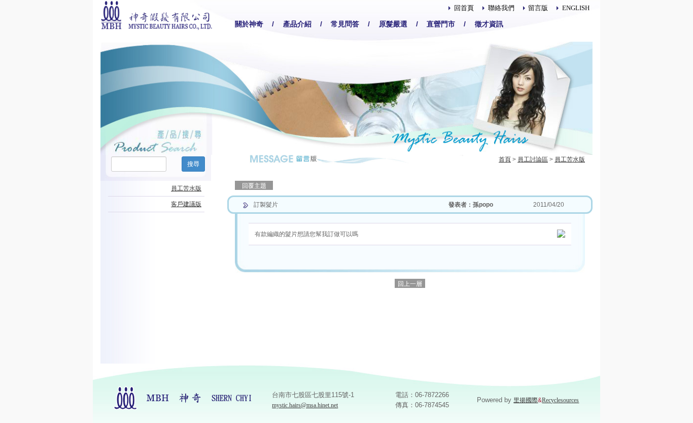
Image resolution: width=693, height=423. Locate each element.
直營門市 (441, 24)
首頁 (505, 159)
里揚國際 (525, 400)
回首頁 (464, 8)
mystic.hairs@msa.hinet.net (305, 405)
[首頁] (156, 14)
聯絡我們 (501, 8)
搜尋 (193, 164)
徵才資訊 (489, 24)
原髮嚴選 (393, 24)
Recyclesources (560, 400)
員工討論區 (532, 159)
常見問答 (345, 24)
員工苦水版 (570, 159)
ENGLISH (576, 8)
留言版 (538, 8)
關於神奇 (249, 24)
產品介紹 (297, 24)
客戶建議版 (186, 204)
